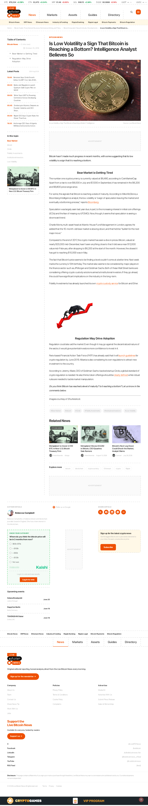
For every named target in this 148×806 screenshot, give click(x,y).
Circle (9, 149)
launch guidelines (127, 355)
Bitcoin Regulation (127, 22)
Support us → (16, 736)
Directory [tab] (114, 15)
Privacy (51, 786)
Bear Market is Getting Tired (24, 53)
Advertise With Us (105, 695)
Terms (44, 786)
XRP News (28, 22)
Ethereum (107, 468)
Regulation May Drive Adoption (21, 60)
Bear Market (12, 141)
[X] (100, 512)
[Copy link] (123, 512)
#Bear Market (56, 411)
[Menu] (138, 12)
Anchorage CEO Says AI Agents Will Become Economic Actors (25, 124)
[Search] (131, 12)
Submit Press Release (106, 699)
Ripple (128, 468)
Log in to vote (28, 580)
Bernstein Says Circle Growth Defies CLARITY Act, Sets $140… (25, 78)
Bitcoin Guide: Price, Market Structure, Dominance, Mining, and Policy (37, 28)
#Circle (77, 411)
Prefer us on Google (61, 507)
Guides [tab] (92, 15)
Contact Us (11, 699)
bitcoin (9, 145)
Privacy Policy (58, 690)
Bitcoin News (14, 22)
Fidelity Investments (14, 153)
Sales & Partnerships (106, 704)
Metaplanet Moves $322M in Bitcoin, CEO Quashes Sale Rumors (92, 448)
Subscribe (108, 547)
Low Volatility (12, 162)
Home (9, 28)
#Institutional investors (112, 411)
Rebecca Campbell (24, 513)
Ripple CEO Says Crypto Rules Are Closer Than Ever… (26, 117)
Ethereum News (42, 22)
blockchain (79, 468)
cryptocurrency (93, 468)
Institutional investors (15, 157)
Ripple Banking (78, 22)
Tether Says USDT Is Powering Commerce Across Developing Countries (25, 97)
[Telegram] (117, 512)
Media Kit (101, 690)
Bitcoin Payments (109, 22)
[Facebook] (106, 512)
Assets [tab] (72, 15)
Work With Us (12, 709)
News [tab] (32, 15)
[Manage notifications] (141, 799)
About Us (10, 690)
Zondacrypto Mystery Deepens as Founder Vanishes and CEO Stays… (26, 108)
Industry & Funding (60, 22)
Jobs (9, 713)
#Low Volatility (130, 411)
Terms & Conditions (60, 695)
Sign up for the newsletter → (23, 676)
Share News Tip (13, 704)
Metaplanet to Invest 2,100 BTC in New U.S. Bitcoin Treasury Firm (61, 448)
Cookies (59, 786)
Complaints (57, 704)
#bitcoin (68, 411)
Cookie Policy (58, 699)
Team (9, 695)
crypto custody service (107, 283)
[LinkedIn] (112, 512)
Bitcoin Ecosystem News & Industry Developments (80, 28)
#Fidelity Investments (92, 411)
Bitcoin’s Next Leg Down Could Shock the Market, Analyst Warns (123, 448)
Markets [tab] (52, 15)
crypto (118, 468)
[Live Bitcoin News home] (14, 12)
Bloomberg (93, 202)
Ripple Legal (93, 22)
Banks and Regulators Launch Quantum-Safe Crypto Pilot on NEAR (25, 87)
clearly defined (121, 375)
